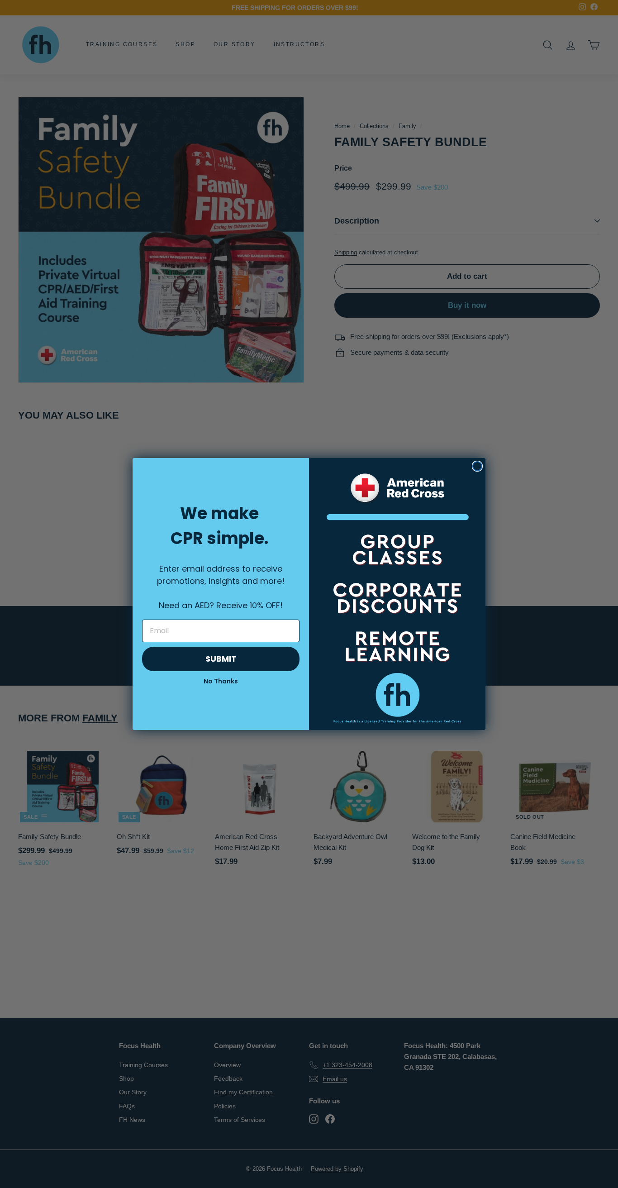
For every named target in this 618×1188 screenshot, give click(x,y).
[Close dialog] (477, 466)
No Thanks (221, 681)
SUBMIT (221, 658)
